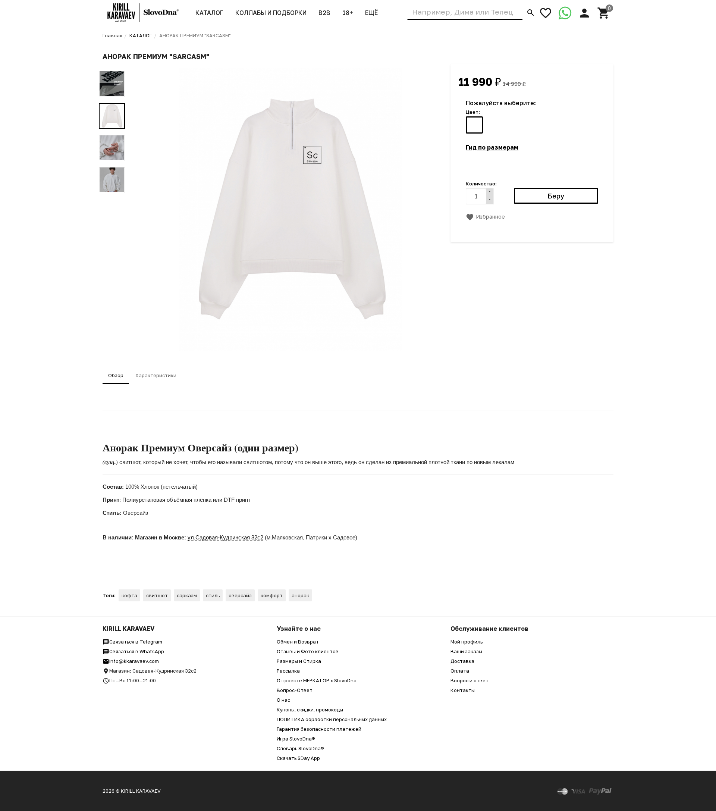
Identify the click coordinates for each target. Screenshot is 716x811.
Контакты (462, 690)
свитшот (157, 595)
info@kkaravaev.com (134, 661)
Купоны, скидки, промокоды (310, 710)
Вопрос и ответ (469, 680)
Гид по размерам (492, 147)
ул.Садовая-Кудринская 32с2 (225, 537)
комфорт (272, 595)
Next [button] (111, 198)
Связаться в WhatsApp (136, 651)
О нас (283, 700)
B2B (324, 12)
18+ (347, 12)
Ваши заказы (466, 651)
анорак (300, 595)
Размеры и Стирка (299, 661)
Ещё (371, 12)
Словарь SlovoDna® (300, 748)
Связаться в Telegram (135, 642)
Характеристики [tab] (155, 375)
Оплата (459, 671)
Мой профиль (466, 642)
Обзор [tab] (115, 375)
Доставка (462, 661)
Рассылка (288, 671)
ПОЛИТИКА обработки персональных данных (332, 719)
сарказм (187, 595)
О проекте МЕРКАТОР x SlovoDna (317, 680)
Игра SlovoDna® (296, 739)
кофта (129, 595)
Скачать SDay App (298, 758)
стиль (213, 595)
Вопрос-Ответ (295, 690)
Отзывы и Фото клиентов (308, 651)
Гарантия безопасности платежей (319, 729)
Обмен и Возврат (298, 642)
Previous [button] (111, 65)
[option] (290, 209)
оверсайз (240, 595)
